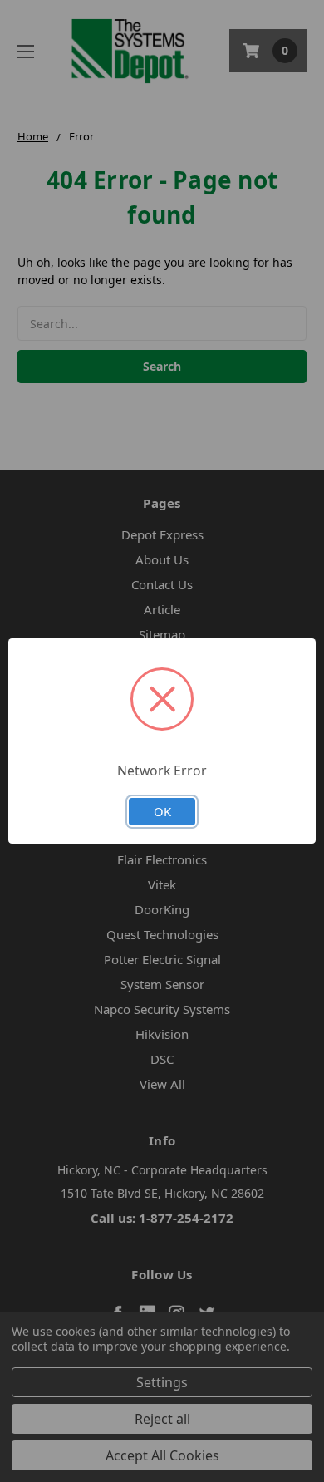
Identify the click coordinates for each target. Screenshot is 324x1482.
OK (162, 811)
